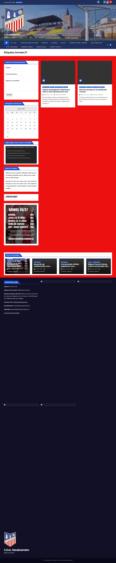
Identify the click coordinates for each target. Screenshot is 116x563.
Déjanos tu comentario (13, 80)
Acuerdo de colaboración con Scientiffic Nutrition (43, 266)
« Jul (7, 136)
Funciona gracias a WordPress (50, 560)
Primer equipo (58, 87)
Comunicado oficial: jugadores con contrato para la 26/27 (71, 266)
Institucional (46, 87)
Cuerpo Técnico (55, 47)
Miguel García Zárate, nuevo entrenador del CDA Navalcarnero (98, 266)
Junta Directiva (96, 43)
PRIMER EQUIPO (41, 47)
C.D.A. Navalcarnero (12, 35)
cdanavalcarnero (60, 94)
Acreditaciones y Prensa (78, 43)
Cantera (54, 43)
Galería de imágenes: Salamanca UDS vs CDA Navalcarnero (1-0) (56, 91)
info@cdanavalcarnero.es (20, 302)
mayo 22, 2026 (66, 269)
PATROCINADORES (12, 47)
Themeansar (70, 560)
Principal (65, 87)
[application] (21, 155)
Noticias (52, 87)
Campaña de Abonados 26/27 (14, 265)
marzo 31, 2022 (48, 94)
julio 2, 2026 (12, 269)
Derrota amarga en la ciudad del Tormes (93, 91)
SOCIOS (63, 43)
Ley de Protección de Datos (11, 313)
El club (13, 43)
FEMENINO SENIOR (27, 47)
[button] (107, 44)
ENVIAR (9, 94)
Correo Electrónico (12, 74)
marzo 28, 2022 (85, 94)
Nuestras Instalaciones (29, 43)
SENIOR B (45, 43)
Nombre (8, 67)
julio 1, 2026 (39, 269)
